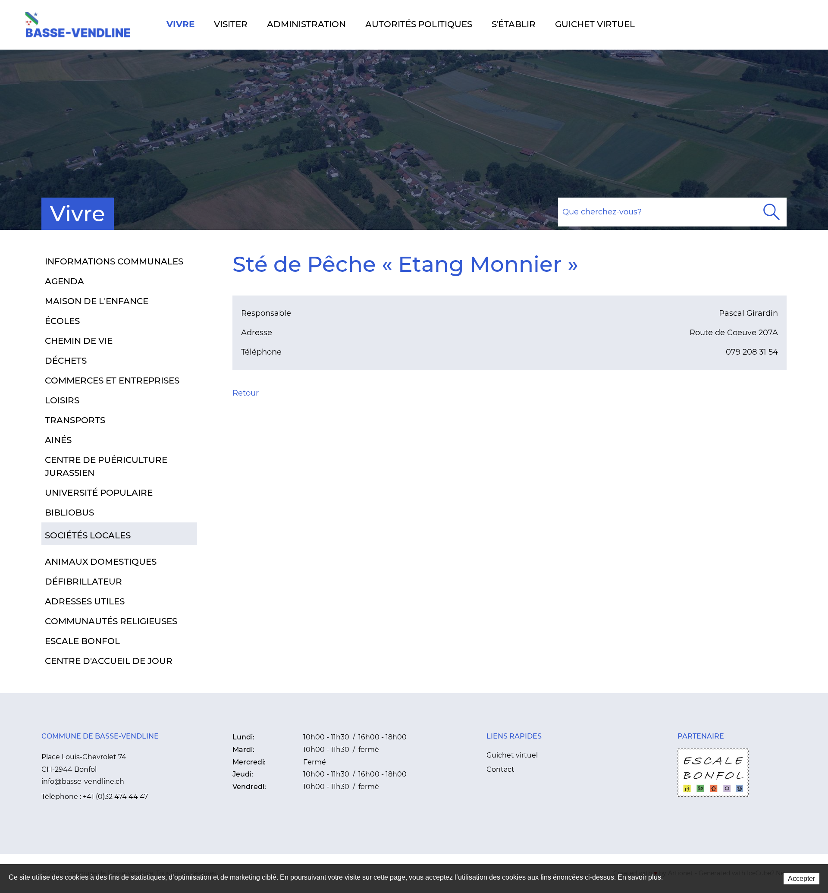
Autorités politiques (418, 24)
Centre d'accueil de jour (108, 661)
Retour (245, 393)
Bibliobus (69, 512)
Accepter (801, 878)
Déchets (66, 360)
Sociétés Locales (88, 535)
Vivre (180, 24)
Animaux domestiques (101, 562)
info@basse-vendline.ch (82, 781)
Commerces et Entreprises (112, 380)
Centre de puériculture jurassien (106, 466)
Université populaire (99, 492)
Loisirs (62, 400)
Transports (75, 420)
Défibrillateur (83, 581)
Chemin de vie (79, 341)
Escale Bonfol (82, 641)
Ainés (58, 440)
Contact (500, 769)
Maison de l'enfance (96, 301)
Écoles (62, 321)
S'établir (514, 24)
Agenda (64, 281)
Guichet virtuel (595, 24)
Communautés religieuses (111, 621)
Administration (306, 24)
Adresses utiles (85, 601)
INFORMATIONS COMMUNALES (114, 261)
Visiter (231, 24)
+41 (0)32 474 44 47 (115, 796)
